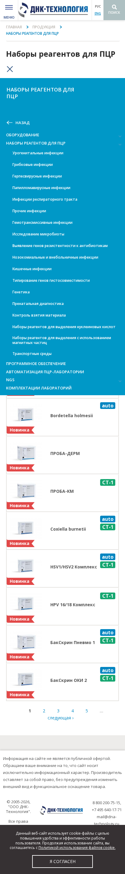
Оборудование (22, 135)
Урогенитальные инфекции (37, 153)
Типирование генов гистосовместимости (51, 280)
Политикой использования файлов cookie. (77, 847)
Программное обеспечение (36, 363)
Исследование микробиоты (38, 234)
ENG (98, 13)
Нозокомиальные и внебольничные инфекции (55, 257)
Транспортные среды (32, 353)
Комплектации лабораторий (39, 388)
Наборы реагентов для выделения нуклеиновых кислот (64, 326)
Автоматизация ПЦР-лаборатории (45, 371)
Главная (14, 27)
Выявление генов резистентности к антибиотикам (60, 245)
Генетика (21, 292)
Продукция (43, 27)
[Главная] (55, 10)
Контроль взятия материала (39, 315)
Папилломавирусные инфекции (41, 187)
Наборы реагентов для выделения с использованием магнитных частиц (61, 340)
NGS (10, 379)
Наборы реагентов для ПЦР (36, 143)
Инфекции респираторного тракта (44, 199)
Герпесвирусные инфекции (37, 176)
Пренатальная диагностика (38, 303)
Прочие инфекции (29, 210)
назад (22, 122)
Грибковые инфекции (32, 164)
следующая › (60, 718)
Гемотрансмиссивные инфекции (42, 222)
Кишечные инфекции (32, 268)
